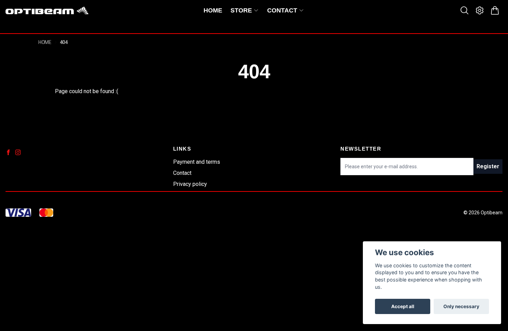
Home (44, 42)
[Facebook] (8, 152)
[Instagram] (18, 152)
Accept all (402, 306)
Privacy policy (190, 184)
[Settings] (479, 10)
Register (488, 166)
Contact (182, 173)
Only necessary (461, 306)
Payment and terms (196, 162)
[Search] (464, 10)
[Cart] (494, 10)
